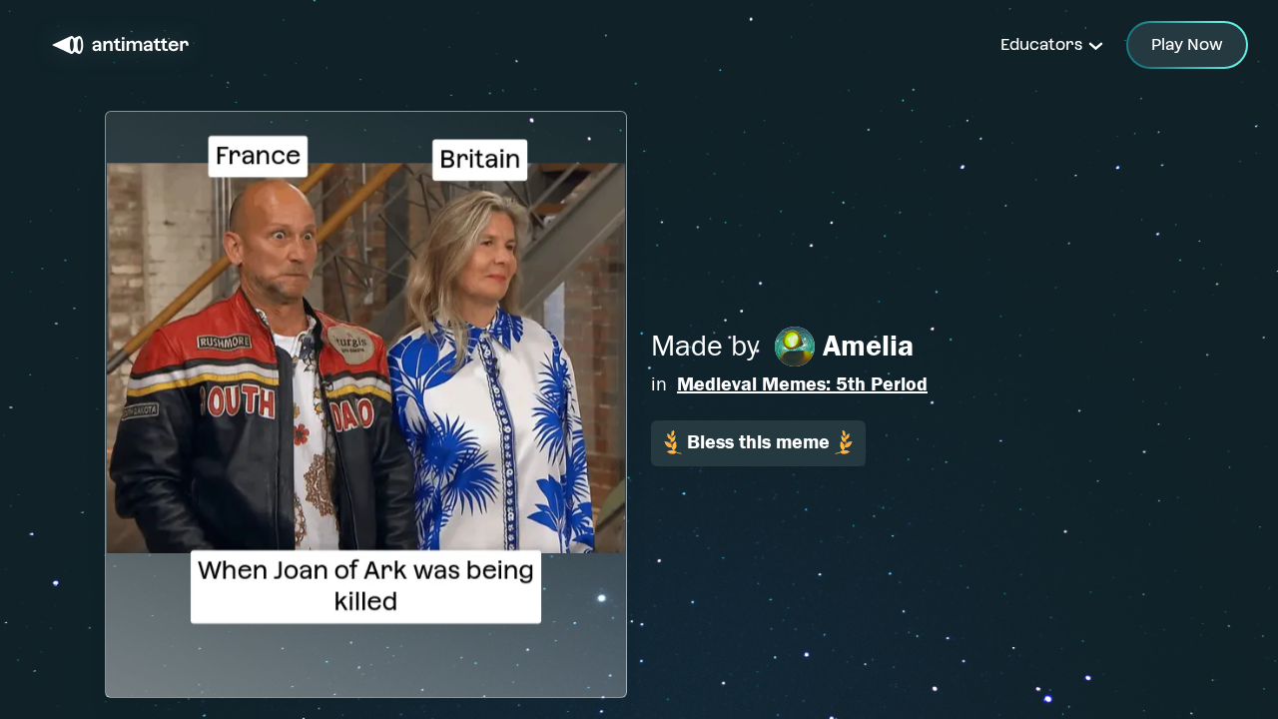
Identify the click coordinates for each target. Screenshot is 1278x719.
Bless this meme (758, 441)
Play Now (1187, 44)
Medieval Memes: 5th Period (802, 383)
